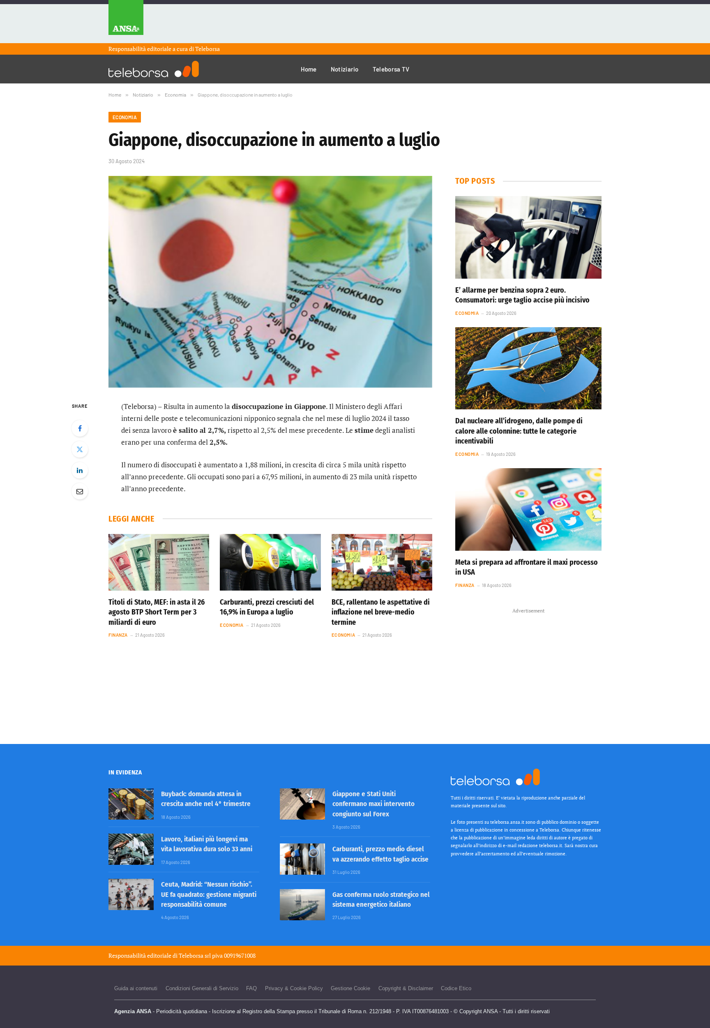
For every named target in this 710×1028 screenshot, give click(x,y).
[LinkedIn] (79, 470)
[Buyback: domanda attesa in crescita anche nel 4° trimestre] (131, 804)
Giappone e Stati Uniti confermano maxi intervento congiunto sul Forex (373, 804)
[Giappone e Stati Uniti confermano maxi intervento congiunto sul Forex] (302, 804)
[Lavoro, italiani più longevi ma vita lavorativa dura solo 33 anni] (131, 849)
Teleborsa (207, 49)
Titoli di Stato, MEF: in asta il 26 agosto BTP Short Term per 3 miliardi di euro (156, 612)
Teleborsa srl (195, 955)
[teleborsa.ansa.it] (153, 69)
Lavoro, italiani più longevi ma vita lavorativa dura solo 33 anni (206, 844)
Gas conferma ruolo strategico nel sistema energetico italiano (381, 899)
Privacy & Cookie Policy (294, 988)
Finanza (118, 635)
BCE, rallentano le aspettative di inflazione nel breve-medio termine (381, 612)
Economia (125, 117)
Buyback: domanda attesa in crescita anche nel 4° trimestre (206, 799)
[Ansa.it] (125, 21)
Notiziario (345, 69)
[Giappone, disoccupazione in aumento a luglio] (270, 282)
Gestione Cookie (350, 988)
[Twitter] (79, 449)
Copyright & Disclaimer (405, 988)
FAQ (251, 988)
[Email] (79, 491)
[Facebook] (79, 428)
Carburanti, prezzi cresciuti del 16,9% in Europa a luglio (267, 607)
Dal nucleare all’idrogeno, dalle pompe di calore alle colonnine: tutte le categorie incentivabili (519, 431)
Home (309, 69)
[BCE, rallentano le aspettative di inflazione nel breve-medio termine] (382, 562)
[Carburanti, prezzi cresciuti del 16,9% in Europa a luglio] (270, 562)
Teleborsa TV (391, 69)
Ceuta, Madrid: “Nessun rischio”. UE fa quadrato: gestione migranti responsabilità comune (208, 894)
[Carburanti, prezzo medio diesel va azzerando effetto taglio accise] (302, 859)
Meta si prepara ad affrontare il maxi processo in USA (526, 567)
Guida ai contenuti (135, 988)
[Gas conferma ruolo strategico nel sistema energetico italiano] (302, 904)
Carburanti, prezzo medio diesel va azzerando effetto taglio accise (380, 854)
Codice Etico (456, 988)
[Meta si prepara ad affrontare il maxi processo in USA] (528, 509)
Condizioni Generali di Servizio (202, 988)
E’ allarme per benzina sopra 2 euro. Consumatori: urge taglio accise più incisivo (522, 295)
